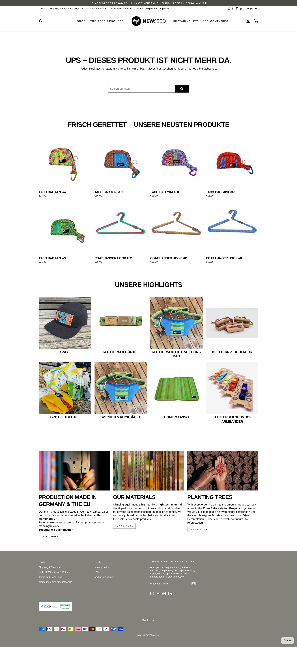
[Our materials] (148, 471)
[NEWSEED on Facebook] (158, 593)
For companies (215, 21)
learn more (50, 536)
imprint (98, 562)
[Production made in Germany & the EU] (74, 471)
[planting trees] (222, 471)
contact (43, 8)
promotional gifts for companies (153, 8)
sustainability (185, 21)
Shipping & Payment (60, 8)
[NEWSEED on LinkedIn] (170, 593)
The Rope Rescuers (107, 21)
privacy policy (102, 567)
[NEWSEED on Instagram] (152, 593)
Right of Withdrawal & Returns (90, 8)
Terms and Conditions (121, 8)
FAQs (97, 572)
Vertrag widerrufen (104, 577)
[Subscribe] (194, 584)
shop (81, 21)
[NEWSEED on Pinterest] (164, 593)
